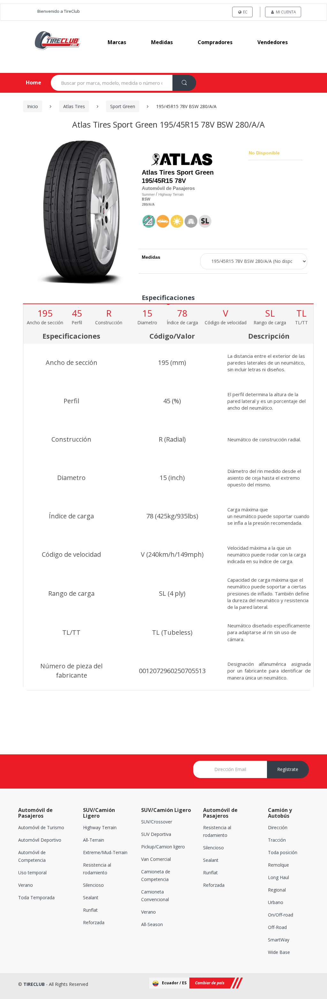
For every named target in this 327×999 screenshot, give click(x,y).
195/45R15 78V (164, 180)
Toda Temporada (36, 897)
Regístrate (287, 769)
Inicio (32, 106)
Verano (25, 885)
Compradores (215, 42)
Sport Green (122, 106)
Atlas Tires (74, 106)
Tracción (277, 840)
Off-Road (277, 927)
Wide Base (279, 952)
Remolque (278, 865)
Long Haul (278, 877)
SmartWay (278, 940)
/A (149, 204)
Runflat (90, 910)
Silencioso (93, 885)
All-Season (152, 924)
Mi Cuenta (285, 12)
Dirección (277, 827)
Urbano (275, 902)
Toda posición (282, 852)
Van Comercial (156, 859)
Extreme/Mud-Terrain (105, 852)
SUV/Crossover (156, 822)
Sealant (90, 897)
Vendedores (272, 42)
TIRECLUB (34, 984)
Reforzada (93, 922)
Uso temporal (32, 872)
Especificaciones (168, 297)
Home (28, 82)
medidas (162, 42)
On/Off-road (280, 915)
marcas (117, 42)
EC (244, 12)
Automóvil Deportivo (39, 840)
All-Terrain (93, 840)
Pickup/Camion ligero (163, 847)
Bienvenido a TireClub (58, 11)
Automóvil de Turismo (41, 827)
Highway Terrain (100, 827)
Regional (277, 890)
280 (145, 204)
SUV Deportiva (156, 834)
